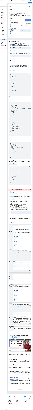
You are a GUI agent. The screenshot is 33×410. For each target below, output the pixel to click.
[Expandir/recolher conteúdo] (11, 6)
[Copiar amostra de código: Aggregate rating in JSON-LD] (30, 142)
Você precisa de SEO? (18, 401)
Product (14, 246)
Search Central (5, 0)
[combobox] (23, 0)
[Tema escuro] (29, 73)
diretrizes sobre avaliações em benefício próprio (14, 23)
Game (10, 33)
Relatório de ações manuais (15, 379)
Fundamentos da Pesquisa (12, 192)
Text (15, 263)
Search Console (26, 401)
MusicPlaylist (11, 35)
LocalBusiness (15, 241)
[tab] (10, 70)
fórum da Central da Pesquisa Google (17, 385)
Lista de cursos (11, 20)
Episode (10, 32)
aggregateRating (18, 304)
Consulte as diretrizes (12, 380)
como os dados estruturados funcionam (22, 43)
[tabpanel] (20, 83)
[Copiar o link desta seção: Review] (10, 221)
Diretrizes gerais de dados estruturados (13, 193)
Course (14, 235)
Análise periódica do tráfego (12, 338)
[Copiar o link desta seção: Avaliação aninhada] (13, 96)
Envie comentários (28, 6)
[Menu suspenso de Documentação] (12, 0)
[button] (3, 4)
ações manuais (24, 189)
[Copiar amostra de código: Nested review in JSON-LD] (30, 102)
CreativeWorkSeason (12, 30)
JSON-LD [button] (10, 70)
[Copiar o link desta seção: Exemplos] (11, 60)
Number (14, 263)
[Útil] (29, 5)
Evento (10, 21)
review (17, 232)
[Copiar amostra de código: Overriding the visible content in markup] (30, 270)
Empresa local (11, 22)
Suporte (14, 0)
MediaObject (11, 34)
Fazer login (31, 0)
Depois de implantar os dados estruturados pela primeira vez (15, 336)
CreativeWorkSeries (12, 31)
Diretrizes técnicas (11, 191)
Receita (10, 26)
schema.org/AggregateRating (12, 196)
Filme (10, 24)
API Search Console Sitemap (14, 58)
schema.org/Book (14, 198)
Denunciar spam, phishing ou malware (11, 403)
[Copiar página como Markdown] (16, 14)
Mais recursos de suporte (10, 404)
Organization (16, 225)
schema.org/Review (20, 222)
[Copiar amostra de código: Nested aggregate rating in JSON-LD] (30, 166)
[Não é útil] (30, 5)
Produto (10, 25)
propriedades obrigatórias (14, 45)
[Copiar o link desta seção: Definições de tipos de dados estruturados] (21, 217)
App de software (11, 27)
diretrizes (12, 49)
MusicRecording (15, 244)
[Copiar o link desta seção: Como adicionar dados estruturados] (19, 41)
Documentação (10, 0)
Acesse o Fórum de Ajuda (10, 401)
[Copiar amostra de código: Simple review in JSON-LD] (30, 73)
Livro (10, 19)
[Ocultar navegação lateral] (6, 409)
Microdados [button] (14, 70)
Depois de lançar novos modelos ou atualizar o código (14, 337)
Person (14, 225)
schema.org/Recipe (18, 198)
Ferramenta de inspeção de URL (25, 363)
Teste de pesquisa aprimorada (16, 50)
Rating (14, 261)
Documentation (2, 2)
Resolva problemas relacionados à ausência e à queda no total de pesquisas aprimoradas (18, 382)
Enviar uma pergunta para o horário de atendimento (11, 402)
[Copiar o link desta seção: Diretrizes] (11, 186)
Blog (16, 0)
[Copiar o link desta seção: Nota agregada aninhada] (14, 160)
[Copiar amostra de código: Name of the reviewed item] (30, 251)
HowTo (14, 240)
